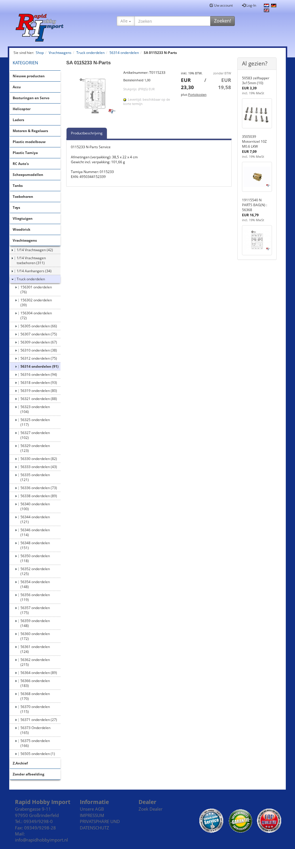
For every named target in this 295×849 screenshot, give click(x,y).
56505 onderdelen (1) (37, 753)
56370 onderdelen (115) (35, 709)
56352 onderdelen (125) (35, 571)
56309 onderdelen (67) (38, 342)
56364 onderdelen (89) (38, 672)
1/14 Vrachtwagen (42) (35, 249)
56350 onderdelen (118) (35, 558)
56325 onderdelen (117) (35, 422)
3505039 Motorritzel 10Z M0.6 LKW (254, 141)
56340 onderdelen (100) (35, 506)
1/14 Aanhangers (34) (34, 270)
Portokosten (197, 94)
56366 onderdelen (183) (35, 683)
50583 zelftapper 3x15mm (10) (255, 80)
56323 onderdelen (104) (35, 409)
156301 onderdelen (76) (36, 289)
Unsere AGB (92, 809)
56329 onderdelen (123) (35, 448)
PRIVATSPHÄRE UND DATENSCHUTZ (100, 824)
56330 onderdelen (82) (38, 458)
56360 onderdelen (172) (35, 636)
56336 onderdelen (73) (38, 487)
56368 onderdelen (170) (35, 696)
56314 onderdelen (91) (39, 366)
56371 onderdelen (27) (38, 719)
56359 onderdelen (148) (35, 623)
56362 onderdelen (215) (35, 662)
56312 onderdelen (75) (38, 358)
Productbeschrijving (87, 133)
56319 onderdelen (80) (38, 390)
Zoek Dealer (150, 809)
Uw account (223, 5)
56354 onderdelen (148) (35, 584)
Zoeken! (222, 21)
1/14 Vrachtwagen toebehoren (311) (31, 260)
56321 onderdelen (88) (38, 398)
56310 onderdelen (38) (38, 350)
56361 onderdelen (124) (35, 649)
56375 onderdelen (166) (35, 743)
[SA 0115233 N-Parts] (92, 96)
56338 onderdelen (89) (38, 495)
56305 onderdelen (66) (38, 326)
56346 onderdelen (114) (35, 532)
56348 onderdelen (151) (35, 545)
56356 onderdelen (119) (35, 597)
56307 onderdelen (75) (38, 334)
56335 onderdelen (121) (35, 477)
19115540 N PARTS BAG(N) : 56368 (254, 205)
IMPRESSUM (92, 815)
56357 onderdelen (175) (35, 610)
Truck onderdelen (31, 279)
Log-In (250, 5)
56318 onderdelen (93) (38, 382)
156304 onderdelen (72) (36, 315)
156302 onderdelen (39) (36, 302)
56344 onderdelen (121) (35, 519)
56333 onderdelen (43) (38, 466)
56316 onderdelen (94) (38, 374)
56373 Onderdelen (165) (35, 730)
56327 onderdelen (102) (35, 435)
